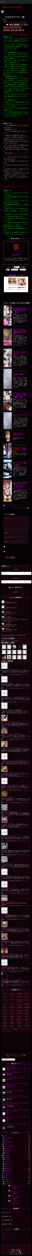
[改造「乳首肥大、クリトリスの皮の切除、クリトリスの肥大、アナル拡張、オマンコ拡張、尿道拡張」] (15, 693)
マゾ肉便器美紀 (7, 674)
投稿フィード (5, 1234)
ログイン (4, 1232)
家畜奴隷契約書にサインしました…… (10, 811)
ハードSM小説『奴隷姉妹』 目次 (9, 953)
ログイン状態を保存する (17, 587)
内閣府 (5, 1135)
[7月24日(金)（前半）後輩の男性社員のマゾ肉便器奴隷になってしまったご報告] (15, 744)
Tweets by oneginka (6, 1031)
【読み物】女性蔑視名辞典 (9, 1066)
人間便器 (26, 1007)
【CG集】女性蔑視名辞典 (7, 797)
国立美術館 (7, 1159)
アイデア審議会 (8, 1137)
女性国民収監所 (8, 1181)
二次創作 (19, 1007)
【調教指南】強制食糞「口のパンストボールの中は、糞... (15, 835)
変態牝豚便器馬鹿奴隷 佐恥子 (9, 814)
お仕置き (19, 993)
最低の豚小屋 (24, 482)
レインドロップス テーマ (16, 1254)
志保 (5, 701)
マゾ (5, 1004)
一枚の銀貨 (24, 307)
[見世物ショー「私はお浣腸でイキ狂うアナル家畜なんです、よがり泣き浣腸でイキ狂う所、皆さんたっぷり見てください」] (15, 781)
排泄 (26, 1016)
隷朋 (5, 919)
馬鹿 (26, 1025)
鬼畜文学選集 (3, 777)
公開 (5, 1010)
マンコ (12, 1004)
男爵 (5, 854)
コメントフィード (6, 1236)
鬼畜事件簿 (7, 1166)
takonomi (6, 776)
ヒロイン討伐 (16, 1203)
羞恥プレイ (16, 1193)
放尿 (5, 1019)
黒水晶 (9, 289)
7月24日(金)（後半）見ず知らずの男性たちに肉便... (13, 669)
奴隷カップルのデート (6, 863)
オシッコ (12, 996)
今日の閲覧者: (5, 1216)
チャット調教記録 (9, 1146)
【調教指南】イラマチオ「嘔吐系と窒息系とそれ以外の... (15, 760)
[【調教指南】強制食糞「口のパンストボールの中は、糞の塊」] (15, 832)
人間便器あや (24, 414)
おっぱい (12, 993)
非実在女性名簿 (8, 1163)
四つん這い (19, 1010)
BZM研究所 (24, 461)
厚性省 (27, 674)
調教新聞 (8, 815)
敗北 (12, 1019)
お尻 (26, 993)
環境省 (5, 1177)
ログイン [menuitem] (3, 2)
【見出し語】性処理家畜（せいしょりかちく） (12, 901)
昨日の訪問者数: (6, 1220)
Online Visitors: (6, 1212)
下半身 (26, 1004)
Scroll (29, 633)
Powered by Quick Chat (6, 636)
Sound (25, 633)
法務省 (26, 880)
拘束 (12, 1016)
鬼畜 (16, 1029)
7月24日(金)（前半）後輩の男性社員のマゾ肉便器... (13, 747)
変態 (26, 1010)
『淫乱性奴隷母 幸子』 (7, 966)
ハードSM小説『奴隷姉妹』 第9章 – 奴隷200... (13, 772)
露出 (12, 1025)
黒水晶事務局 (6, 802)
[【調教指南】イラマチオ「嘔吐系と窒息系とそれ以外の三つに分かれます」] (15, 756)
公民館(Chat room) (9, 1179)
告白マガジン (27, 701)
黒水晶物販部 (8, 1142)
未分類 (5, 1172)
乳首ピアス (12, 1007)
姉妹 (19, 1013)
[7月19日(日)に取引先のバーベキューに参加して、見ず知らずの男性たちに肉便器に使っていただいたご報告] (15, 924)
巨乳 (5, 1016)
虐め (12, 1022)
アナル (5, 996)
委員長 (26, 1013)
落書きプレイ (16, 1188)
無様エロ (19, 1019)
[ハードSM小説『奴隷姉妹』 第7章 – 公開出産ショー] (15, 820)
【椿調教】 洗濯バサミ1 (7, 940)
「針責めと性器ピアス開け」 (8, 888)
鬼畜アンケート (8, 1139)
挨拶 (19, 1016)
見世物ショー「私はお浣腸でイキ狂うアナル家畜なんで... (15, 784)
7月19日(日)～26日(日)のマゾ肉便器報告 (11, 709)
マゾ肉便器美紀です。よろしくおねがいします (12, 980)
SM (5, 993)
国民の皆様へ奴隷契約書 (7, 683)
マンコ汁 (19, 1004)
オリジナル (26, 996)
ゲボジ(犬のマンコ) (7, 866)
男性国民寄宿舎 (8, 1183)
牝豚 (26, 1019)
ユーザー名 (15, 569)
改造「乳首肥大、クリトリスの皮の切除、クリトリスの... (15, 696)
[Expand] (2, 11)
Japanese (5, 1059)
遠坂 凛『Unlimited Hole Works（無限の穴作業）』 (15, 1078)
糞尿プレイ (16, 1198)
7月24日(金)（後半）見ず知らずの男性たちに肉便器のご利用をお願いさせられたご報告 (16, 1103)
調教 (19, 1022)
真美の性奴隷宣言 (5, 849)
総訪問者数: (5, 1224)
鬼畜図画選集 (3, 726)
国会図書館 (24, 763)
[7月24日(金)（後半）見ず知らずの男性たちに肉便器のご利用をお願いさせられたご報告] (15, 666)
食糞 (19, 1025)
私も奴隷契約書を (5, 914)
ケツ (5, 999)
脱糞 (5, 1022)
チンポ (26, 999)
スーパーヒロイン (19, 1000)
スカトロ (12, 999)
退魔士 (5, 1025)
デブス (22, 433)
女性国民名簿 (24, 854)
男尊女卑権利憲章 (5, 875)
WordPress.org (5, 1238)
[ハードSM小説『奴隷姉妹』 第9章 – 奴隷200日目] (15, 769)
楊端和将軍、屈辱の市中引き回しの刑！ (11, 721)
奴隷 (5, 1013)
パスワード (15, 578)
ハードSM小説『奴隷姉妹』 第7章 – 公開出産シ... (13, 823)
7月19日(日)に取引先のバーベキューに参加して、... (13, 927)
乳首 (5, 1007)
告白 (12, 1010)
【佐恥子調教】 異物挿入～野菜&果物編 (10, 734)
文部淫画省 (27, 725)
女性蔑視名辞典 (8, 1161)
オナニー (19, 996)
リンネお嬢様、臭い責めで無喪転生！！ (12, 1072)
